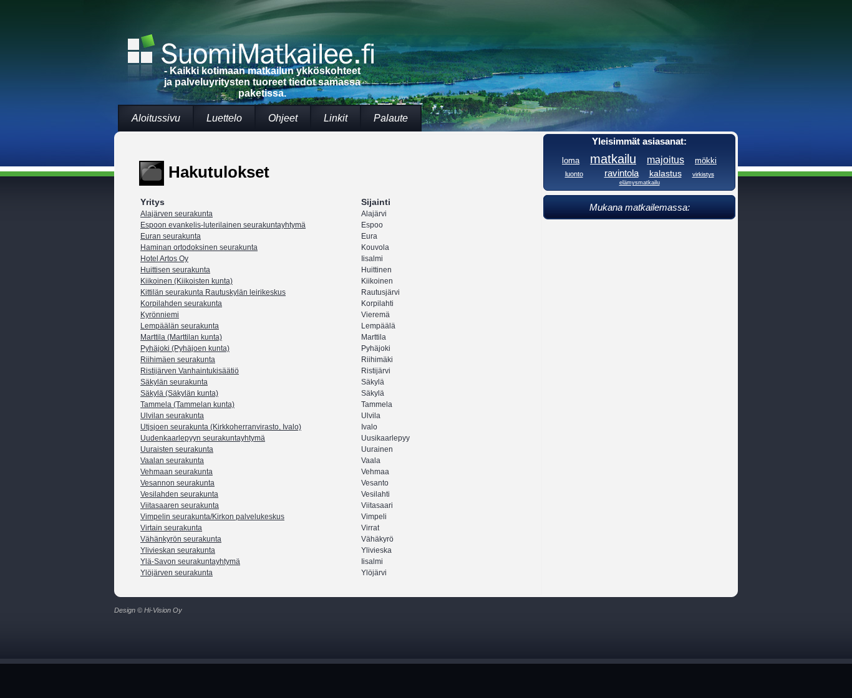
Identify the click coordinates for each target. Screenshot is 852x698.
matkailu (613, 159)
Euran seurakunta (170, 236)
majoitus (665, 159)
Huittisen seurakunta (175, 269)
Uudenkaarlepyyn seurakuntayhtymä (202, 438)
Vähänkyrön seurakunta (180, 539)
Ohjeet (283, 118)
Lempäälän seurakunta (179, 326)
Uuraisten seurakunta (176, 449)
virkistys (703, 174)
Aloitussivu (156, 118)
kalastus (665, 173)
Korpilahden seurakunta (181, 303)
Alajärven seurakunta (176, 213)
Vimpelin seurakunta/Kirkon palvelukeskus (212, 516)
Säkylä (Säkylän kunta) (179, 393)
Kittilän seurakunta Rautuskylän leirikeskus (213, 292)
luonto (574, 174)
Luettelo (224, 118)
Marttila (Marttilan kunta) (181, 337)
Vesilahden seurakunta (179, 494)
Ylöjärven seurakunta (176, 572)
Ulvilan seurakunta (172, 415)
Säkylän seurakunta (174, 382)
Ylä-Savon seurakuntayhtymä (190, 561)
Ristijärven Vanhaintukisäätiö (189, 370)
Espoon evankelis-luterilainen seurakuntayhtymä (223, 225)
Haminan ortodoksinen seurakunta (199, 247)
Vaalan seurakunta (172, 460)
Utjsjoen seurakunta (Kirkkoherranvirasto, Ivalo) (220, 427)
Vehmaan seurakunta (176, 471)
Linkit (335, 118)
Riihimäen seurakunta (177, 359)
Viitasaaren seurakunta (179, 505)
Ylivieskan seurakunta (177, 550)
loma (570, 160)
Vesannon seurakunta (177, 483)
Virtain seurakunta (171, 528)
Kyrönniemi (159, 314)
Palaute (391, 118)
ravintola (621, 173)
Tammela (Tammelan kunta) (187, 404)
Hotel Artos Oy (164, 258)
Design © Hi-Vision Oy (148, 610)
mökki (706, 160)
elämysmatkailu (639, 182)
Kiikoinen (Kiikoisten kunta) (186, 281)
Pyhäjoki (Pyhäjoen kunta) (185, 348)
